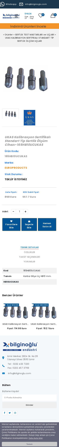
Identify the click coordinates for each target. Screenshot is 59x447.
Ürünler (9, 34)
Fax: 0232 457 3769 (18, 367)
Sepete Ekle (29, 226)
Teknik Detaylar (29, 247)
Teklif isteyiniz (16, 179)
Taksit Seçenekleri (29, 256)
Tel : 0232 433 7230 (18, 363)
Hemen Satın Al (47, 225)
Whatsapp (11, 4)
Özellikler (29, 252)
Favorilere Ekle (11, 226)
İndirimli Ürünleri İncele (28, 26)
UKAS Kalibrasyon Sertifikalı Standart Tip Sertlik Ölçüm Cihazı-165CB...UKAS (15, 324)
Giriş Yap (32, 17)
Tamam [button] (29, 444)
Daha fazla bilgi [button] (36, 438)
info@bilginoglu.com (36, 4)
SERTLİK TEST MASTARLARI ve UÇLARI (34, 34)
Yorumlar (29, 261)
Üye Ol (26, 17)
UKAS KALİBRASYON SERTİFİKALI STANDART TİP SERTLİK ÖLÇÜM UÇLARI (29, 39)
